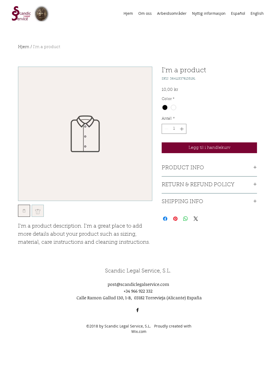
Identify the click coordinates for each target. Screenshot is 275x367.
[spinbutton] (174, 129)
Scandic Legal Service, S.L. (138, 271)
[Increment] (182, 129)
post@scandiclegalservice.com (138, 284)
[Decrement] (165, 129)
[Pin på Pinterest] (175, 218)
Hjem (23, 47)
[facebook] (137, 310)
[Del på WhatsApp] (185, 218)
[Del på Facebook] (165, 218)
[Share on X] (196, 218)
